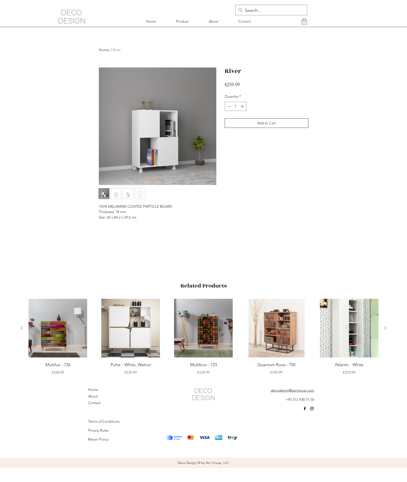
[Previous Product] (21, 328)
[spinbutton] (236, 106)
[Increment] (243, 106)
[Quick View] (57, 328)
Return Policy (98, 439)
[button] (304, 21)
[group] (203, 337)
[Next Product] (385, 328)
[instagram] (311, 408)
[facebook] (304, 408)
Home (104, 50)
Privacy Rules (98, 430)
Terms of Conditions (103, 421)
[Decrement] (228, 106)
